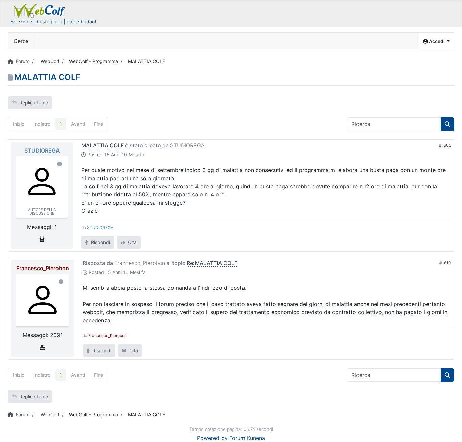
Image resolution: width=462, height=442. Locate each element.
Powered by (212, 438)
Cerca (21, 41)
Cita (131, 242)
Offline (59, 164)
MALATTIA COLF (102, 145)
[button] (436, 41)
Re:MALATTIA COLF (212, 263)
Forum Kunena (247, 438)
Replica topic (33, 103)
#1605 (445, 145)
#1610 (445, 262)
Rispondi (100, 242)
